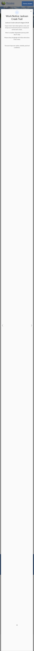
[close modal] (31, 11)
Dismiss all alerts (27, 3)
